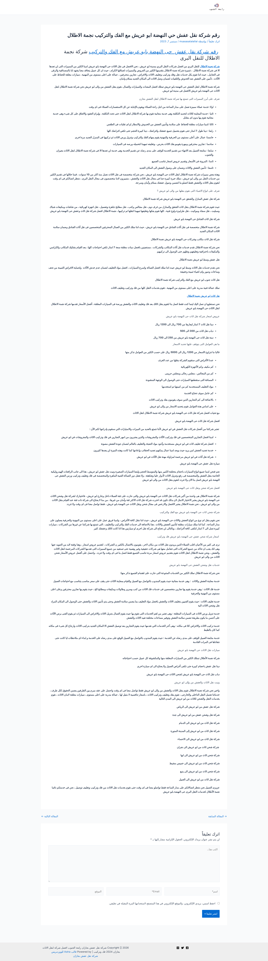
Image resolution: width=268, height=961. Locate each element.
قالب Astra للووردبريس (63, 951)
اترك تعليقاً (214, 41)
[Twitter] (182, 947)
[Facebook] (187, 947)
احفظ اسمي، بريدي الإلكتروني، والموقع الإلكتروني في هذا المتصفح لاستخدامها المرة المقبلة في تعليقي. (162, 903)
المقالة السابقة (217, 816)
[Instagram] (177, 947)
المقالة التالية (49, 816)
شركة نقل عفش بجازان (85, 955)
